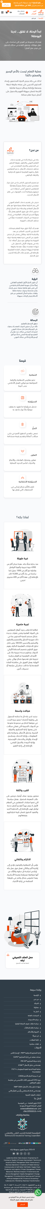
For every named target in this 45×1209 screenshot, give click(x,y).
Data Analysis (23, 1158)
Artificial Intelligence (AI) (15, 1178)
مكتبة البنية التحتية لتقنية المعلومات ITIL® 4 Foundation (26, 1070)
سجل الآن (6, 5)
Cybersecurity (10, 1181)
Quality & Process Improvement (22, 1160)
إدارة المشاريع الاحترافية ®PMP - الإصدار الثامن (26, 1053)
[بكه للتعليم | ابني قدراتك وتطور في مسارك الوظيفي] (41, 12)
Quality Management (27, 1174)
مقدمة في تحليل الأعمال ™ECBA (29, 1065)
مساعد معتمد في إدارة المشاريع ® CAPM (27, 1057)
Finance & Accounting (31, 1178)
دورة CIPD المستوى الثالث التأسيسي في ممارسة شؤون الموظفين (24, 1081)
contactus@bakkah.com (28, 1108)
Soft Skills (27, 1167)
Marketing (19, 1181)
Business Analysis (20, 1172)
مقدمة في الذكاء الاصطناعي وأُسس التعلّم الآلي (25, 1091)
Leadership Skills (12, 1158)
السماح (22, 1205)
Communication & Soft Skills (14, 1167)
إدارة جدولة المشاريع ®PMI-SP (31, 1061)
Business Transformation (31, 1181)
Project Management (28, 1169)
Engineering (32, 1158)
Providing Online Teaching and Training (27, 1176)
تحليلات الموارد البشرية (33, 1095)
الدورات (37, 1048)
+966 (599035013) (29, 1111)
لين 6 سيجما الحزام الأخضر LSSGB (29, 1076)
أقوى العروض (34, 12)
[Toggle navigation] (2, 12)
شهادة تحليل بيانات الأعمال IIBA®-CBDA (27, 1087)
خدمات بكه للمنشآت (21, 12)
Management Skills (23, 1162)
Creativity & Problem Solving (29, 1165)
